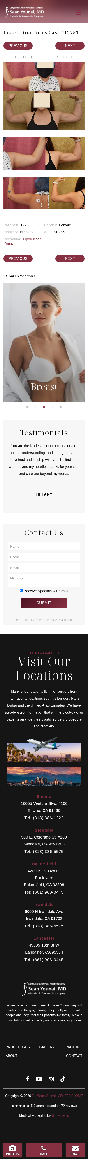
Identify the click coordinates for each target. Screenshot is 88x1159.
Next (70, 46)
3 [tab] (44, 407)
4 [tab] (52, 407)
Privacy (56, 620)
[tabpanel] (44, 342)
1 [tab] (27, 407)
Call (44, 1154)
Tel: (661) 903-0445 (43, 892)
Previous (18, 46)
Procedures (18, 1047)
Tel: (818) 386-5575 (43, 852)
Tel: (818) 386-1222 (43, 818)
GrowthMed (60, 1115)
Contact (74, 1056)
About (11, 1056)
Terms (67, 620)
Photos (12, 1154)
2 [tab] (35, 407)
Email (75, 1154)
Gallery (47, 1047)
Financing (73, 1047)
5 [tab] (61, 407)
